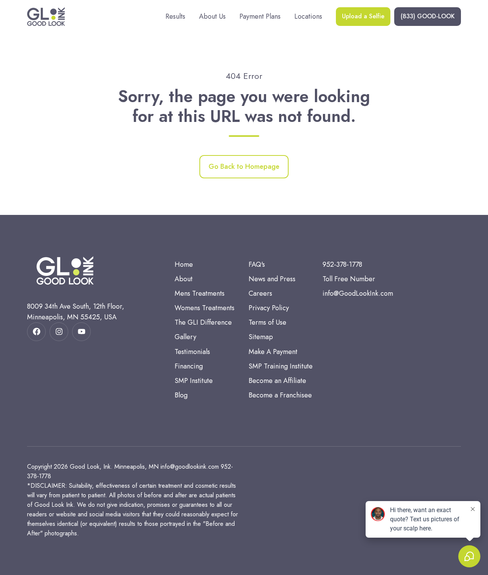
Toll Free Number (349, 279)
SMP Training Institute (281, 366)
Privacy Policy (269, 308)
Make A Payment (273, 352)
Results (175, 16)
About (184, 279)
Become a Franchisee (280, 395)
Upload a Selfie (363, 16)
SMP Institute (194, 381)
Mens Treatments (200, 293)
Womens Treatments (204, 308)
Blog (181, 395)
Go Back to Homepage (244, 166)
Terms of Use (267, 322)
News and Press (272, 279)
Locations (308, 16)
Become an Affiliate (277, 381)
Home (184, 264)
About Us (212, 16)
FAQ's (257, 264)
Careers (260, 293)
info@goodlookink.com (190, 466)
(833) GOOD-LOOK (428, 16)
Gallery (185, 337)
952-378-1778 (342, 264)
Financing (189, 366)
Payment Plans (260, 16)
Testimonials (192, 352)
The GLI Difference (203, 322)
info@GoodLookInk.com (358, 293)
